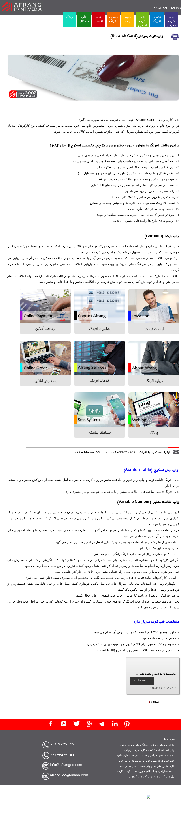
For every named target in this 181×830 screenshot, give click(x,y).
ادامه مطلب (142, 680)
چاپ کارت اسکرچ (142, 21)
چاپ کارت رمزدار (171, 21)
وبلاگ (69, 16)
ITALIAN (175, 8)
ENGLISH (160, 8)
